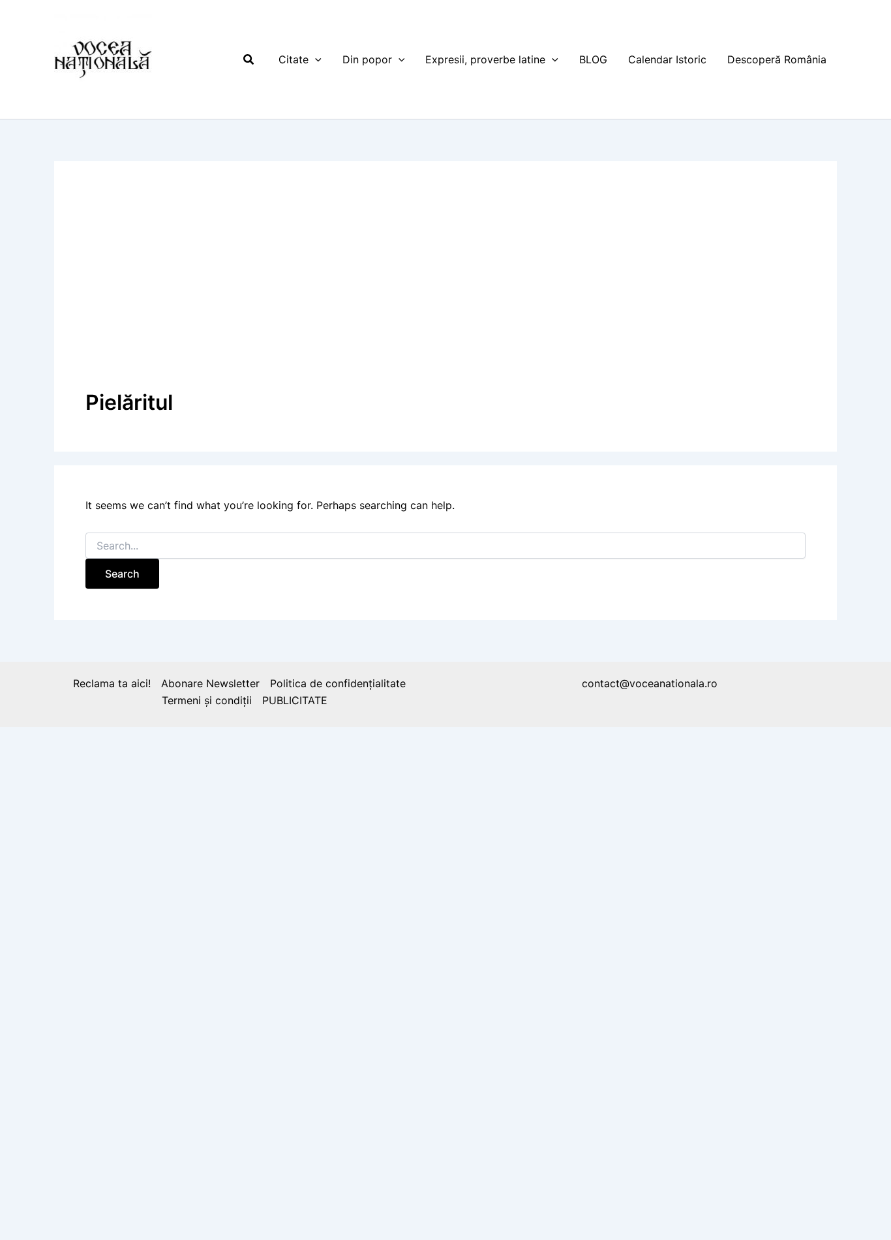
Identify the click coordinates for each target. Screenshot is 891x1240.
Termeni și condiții (207, 700)
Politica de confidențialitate (338, 683)
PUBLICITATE (294, 700)
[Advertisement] (445, 290)
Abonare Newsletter (210, 683)
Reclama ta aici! (112, 683)
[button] (249, 60)
